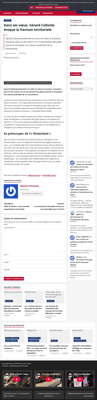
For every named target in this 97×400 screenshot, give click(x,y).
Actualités (7, 20)
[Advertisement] (81, 124)
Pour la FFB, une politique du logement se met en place (81, 241)
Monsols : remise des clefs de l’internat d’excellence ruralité (13, 308)
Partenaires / (48, 396)
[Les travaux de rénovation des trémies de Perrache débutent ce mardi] (54, 297)
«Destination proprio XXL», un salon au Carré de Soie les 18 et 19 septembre (37, 349)
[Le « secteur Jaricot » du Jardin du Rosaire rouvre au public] (34, 297)
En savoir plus (61, 7)
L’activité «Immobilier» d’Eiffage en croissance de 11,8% (82, 348)
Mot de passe (75, 34)
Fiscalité (36, 13)
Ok (31, 7)
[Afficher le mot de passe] (91, 37)
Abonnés (8, 338)
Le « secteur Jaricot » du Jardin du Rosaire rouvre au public (34, 308)
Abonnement (88, 11)
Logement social (33, 341)
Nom (6, 255)
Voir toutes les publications (31, 193)
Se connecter (76, 48)
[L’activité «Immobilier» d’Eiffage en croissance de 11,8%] (82, 336)
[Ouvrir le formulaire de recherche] (74, 11)
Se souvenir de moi (79, 43)
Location (7, 13)
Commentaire (9, 228)
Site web (7, 270)
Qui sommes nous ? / (11, 393)
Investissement (21, 13)
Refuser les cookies (44, 7)
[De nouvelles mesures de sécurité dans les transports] (59, 336)
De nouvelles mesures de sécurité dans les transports (58, 348)
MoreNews (13, 366)
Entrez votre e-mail (78, 65)
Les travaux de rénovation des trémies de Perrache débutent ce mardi (54, 309)
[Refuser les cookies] (95, 5)
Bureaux (15, 338)
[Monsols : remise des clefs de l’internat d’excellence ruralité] (13, 297)
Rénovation (48, 13)
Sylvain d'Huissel (10, 53)
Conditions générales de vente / (48, 393)
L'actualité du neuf (34, 338)
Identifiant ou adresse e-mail (81, 25)
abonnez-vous (34, 175)
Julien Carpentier (82, 237)
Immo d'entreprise (11, 341)
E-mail (6, 262)
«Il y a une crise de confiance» (12, 347)
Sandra (79, 257)
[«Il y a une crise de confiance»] (14, 336)
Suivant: (49, 206)
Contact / (11, 396)
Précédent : (16, 206)
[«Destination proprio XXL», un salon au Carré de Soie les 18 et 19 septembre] (37, 336)
